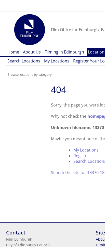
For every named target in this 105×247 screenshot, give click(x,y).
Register (81, 155)
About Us (32, 52)
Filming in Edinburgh (64, 52)
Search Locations (23, 61)
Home (13, 52)
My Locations (56, 61)
